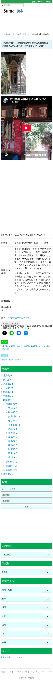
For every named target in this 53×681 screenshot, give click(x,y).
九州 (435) (8, 474)
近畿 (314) (8, 392)
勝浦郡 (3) (13, 412)
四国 (11, 359)
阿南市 (18, 359)
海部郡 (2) (13, 437)
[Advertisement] (26, 22)
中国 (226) (8, 396)
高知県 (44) (11, 470)
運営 (3, 671)
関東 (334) (8, 383)
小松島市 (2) (14, 424)
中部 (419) (8, 388)
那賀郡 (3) (13, 449)
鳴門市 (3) (13, 457)
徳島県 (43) (11, 404)
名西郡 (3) (13, 420)
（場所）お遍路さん (32, 346)
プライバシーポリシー (17, 671)
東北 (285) (8, 379)
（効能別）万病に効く (11, 346)
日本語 (7, 5)
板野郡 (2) (13, 433)
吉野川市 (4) (14, 416)
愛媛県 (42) (11, 465)
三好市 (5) (13, 408)
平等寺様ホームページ (19, 317)
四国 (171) (8, 400)
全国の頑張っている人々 (11, 657)
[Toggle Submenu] (47, 554)
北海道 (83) (8, 375)
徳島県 (4, 359)
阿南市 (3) (13, 453)
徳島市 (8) (13, 429)
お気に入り (35, 671)
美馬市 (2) (13, 441)
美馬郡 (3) (13, 445)
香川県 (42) (11, 461)
